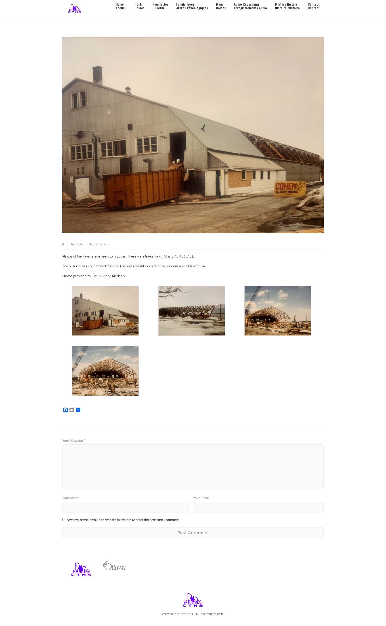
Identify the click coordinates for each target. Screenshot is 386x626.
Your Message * (73, 440)
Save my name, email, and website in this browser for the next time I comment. (123, 520)
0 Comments (101, 244)
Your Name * (71, 498)
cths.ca (188, 614)
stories (80, 244)
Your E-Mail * (202, 498)
